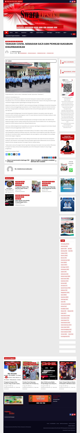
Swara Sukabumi (19, 41)
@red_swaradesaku (69, 62)
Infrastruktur (65, 269)
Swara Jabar (45, 185)
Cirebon (64, 253)
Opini (65, 32)
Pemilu (64, 306)
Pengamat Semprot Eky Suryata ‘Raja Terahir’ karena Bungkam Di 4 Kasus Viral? (12, 383)
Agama (64, 248)
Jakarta (22, 181)
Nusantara (23, 32)
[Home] (6, 32)
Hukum (22, 195)
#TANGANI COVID (50, 53)
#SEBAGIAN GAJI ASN (41, 53)
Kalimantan (64, 274)
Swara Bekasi (65, 318)
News (16, 32)
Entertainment (65, 260)
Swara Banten (65, 315)
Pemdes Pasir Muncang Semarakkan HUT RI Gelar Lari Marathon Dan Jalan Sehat (31, 383)
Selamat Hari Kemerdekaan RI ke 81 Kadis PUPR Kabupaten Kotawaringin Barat (59, 428)
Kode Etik (55, 397)
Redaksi (24, 35)
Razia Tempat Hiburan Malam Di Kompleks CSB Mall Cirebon (67, 382)
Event (53, 181)
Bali (70, 248)
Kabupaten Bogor (20, 27)
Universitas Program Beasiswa (13, 35)
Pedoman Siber (57, 396)
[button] (71, 34)
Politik (31, 32)
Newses (22, 427)
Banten (55, 27)
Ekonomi (64, 257)
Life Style (58, 32)
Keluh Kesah (18, 183)
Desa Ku (49, 181)
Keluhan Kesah (65, 276)
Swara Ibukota (18, 185)
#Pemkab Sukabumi (32, 53)
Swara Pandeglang (66, 329)
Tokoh (70, 334)
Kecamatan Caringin (29, 27)
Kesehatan (13, 41)
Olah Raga (49, 32)
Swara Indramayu (66, 325)
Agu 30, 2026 (18, 190)
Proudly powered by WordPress (11, 427)
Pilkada (63, 311)
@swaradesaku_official (69, 71)
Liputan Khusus (40, 32)
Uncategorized (65, 336)
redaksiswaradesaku (16, 51)
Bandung (64, 251)
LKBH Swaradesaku (64, 423)
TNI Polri (64, 334)
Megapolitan (65, 292)
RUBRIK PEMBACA (71, 425)
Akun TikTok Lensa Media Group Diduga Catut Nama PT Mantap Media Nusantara (49, 383)
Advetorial (64, 246)
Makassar (64, 290)
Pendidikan (64, 308)
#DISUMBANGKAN (23, 53)
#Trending (8, 41)
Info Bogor (44, 183)
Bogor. (45, 27)
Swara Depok (65, 320)
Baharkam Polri (50, 27)
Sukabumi (36, 27)
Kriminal (64, 283)
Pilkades (70, 311)
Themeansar (28, 427)
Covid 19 (40, 27)
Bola (70, 251)
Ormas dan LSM (65, 304)
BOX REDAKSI (53, 423)
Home (11, 32)
